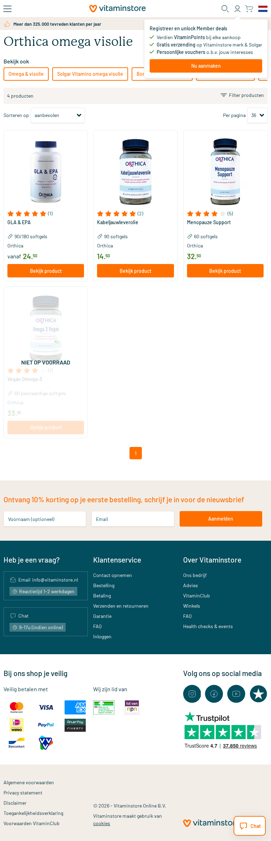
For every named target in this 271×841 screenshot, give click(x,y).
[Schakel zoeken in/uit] (225, 9)
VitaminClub (196, 595)
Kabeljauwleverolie (117, 222)
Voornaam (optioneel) (31, 519)
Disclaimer (15, 803)
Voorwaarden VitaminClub (32, 823)
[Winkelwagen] (249, 8)
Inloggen (102, 636)
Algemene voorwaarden (29, 782)
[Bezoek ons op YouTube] (236, 694)
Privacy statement (23, 793)
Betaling (102, 595)
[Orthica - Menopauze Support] (225, 172)
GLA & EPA (19, 222)
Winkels (191, 606)
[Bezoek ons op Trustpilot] (258, 694)
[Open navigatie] (7, 8)
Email (102, 519)
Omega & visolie (26, 74)
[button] (45, 213)
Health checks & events (208, 626)
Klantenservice (117, 559)
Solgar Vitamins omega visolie (90, 74)
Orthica (15, 245)
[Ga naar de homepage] (117, 8)
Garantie (102, 616)
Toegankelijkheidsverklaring (33, 813)
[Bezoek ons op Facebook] (214, 694)
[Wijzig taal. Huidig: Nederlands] (262, 9)
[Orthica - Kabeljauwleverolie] (135, 172)
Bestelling (103, 585)
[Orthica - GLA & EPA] (45, 172)
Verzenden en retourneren (121, 606)
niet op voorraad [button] (45, 362)
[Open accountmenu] (237, 8)
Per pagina (234, 115)
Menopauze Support (209, 222)
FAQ (97, 626)
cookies (101, 823)
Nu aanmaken (206, 66)
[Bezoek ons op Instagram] (192, 694)
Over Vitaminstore (212, 559)
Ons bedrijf (195, 575)
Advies (190, 585)
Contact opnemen (112, 575)
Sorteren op (16, 115)
